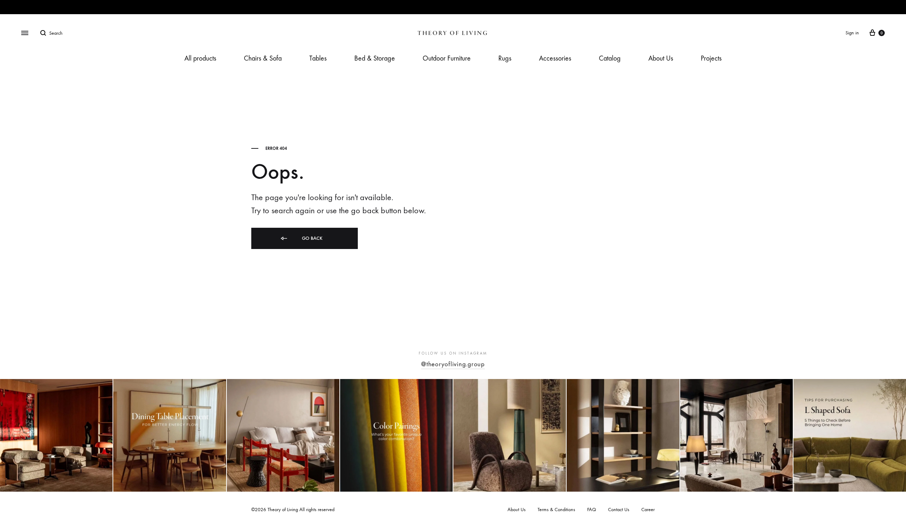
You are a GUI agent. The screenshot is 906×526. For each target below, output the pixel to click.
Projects (711, 58)
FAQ (591, 510)
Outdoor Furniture (447, 58)
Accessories (555, 58)
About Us (660, 58)
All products (200, 58)
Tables (318, 58)
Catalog (610, 58)
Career (648, 510)
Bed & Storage (374, 58)
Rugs (504, 58)
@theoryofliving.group (453, 364)
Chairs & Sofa (263, 58)
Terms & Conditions (556, 510)
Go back (311, 238)
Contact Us (618, 510)
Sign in (852, 33)
